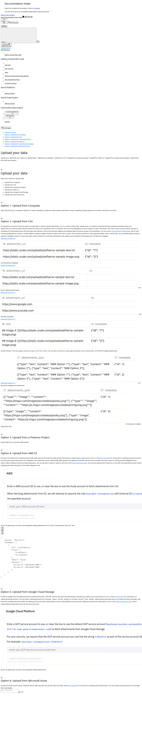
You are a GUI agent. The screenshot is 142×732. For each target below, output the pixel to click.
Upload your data (10, 132)
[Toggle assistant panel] (38, 41)
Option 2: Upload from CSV (13, 137)
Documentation (6, 48)
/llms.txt (37, 8)
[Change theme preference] (4, 26)
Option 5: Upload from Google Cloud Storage (19, 144)
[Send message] (22, 692)
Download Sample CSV (8, 238)
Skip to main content (7, 15)
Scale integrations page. (80, 463)
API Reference (5, 50)
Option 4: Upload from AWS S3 (14, 141)
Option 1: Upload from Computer (15, 135)
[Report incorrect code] (2, 528)
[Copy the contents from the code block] (2, 530)
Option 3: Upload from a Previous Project (18, 139)
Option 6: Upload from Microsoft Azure (17, 146)
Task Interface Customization (121, 231)
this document (105, 458)
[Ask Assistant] (2, 533)
